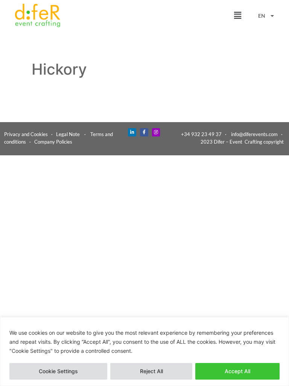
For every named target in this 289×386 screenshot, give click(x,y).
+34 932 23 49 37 (201, 134)
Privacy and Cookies (26, 134)
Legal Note (68, 134)
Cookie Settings (58, 371)
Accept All (237, 371)
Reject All (151, 371)
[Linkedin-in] (132, 132)
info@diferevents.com (254, 134)
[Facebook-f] (144, 132)
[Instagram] (156, 132)
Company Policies (53, 142)
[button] (237, 16)
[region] (144, 351)
